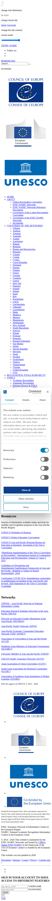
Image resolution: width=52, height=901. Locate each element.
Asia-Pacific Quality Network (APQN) (19, 626)
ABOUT (11, 199)
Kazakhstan (18, 299)
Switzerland (18, 359)
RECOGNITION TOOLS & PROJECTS (26, 375)
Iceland (16, 288)
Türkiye (16, 362)
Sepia (3, 25)
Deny (26, 507)
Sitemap (16, 860)
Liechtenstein (19, 304)
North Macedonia (21, 328)
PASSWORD (34, 889)
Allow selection (26, 498)
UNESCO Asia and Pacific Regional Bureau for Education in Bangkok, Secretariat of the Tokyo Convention (23, 545)
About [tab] (42, 400)
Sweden (16, 357)
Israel (15, 294)
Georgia (16, 275)
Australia (17, 236)
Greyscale (11, 25)
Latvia (15, 301)
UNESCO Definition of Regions (16, 532)
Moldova (17, 315)
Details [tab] (26, 400)
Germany (17, 278)
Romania (17, 338)
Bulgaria (17, 252)
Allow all (26, 490)
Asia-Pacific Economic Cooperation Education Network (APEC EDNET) (22, 632)
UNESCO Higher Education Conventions (20, 537)
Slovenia (17, 351)
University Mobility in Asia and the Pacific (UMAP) (25, 654)
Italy (15, 296)
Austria (16, 239)
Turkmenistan (19, 364)
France (16, 273)
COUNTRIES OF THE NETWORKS (25, 225)
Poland (16, 333)
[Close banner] (48, 392)
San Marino (18, 343)
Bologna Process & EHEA (25, 385)
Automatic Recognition (23, 383)
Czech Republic (20, 262)
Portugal (16, 336)
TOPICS (11, 378)
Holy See (17, 283)
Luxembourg (19, 309)
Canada (16, 254)
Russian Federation (21, 341)
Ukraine (16, 367)
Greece (16, 280)
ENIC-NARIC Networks (24, 204)
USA (15, 372)
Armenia (17, 233)
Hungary (17, 286)
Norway (16, 330)
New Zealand (19, 325)
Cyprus (16, 260)
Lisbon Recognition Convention (27, 202)
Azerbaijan (18, 241)
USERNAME (34, 886)
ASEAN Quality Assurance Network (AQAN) (22, 659)
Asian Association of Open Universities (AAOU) (23, 664)
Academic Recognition (23, 380)
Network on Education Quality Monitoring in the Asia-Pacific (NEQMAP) (23, 620)
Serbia (15, 346)
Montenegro (18, 320)
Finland (16, 270)
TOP (3, 898)
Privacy (33, 860)
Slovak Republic (20, 349)
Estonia (16, 267)
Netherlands (18, 322)
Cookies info (44, 860)
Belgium (17, 246)
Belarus (16, 244)
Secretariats (18, 223)
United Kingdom (20, 370)
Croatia (16, 257)
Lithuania (17, 307)
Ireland (16, 291)
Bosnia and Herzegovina (24, 249)
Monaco (16, 317)
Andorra (16, 231)
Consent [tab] (9, 400)
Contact (25, 860)
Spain (15, 354)
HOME (10, 197)
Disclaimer (6, 860)
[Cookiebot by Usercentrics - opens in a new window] (30, 392)
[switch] (44, 459)
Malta (15, 312)
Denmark (17, 265)
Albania (16, 228)
